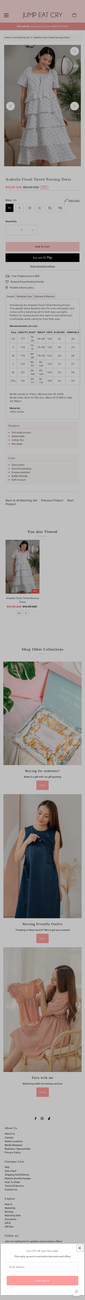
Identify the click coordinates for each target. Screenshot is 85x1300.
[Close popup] (79, 1248)
